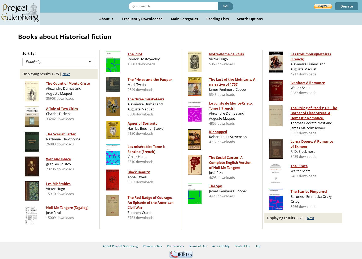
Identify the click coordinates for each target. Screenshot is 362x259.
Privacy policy (152, 246)
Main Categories (184, 19)
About (106, 19)
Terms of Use (198, 246)
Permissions (175, 246)
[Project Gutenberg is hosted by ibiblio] (181, 256)
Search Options (250, 19)
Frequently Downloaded (142, 19)
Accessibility (221, 246)
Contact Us (242, 246)
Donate (346, 6)
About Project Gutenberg (120, 246)
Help (258, 246)
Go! (225, 6)
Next (66, 74)
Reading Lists (217, 19)
